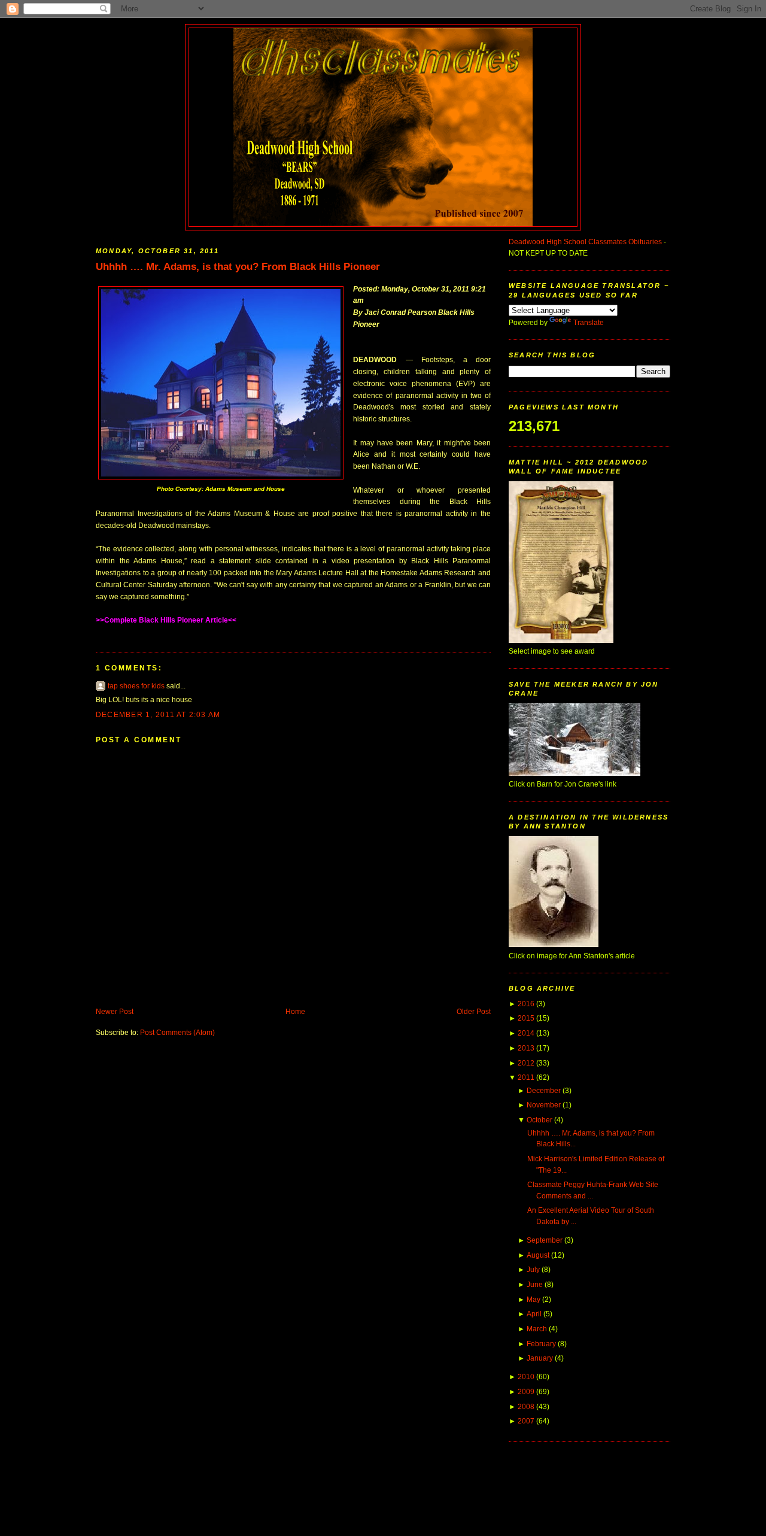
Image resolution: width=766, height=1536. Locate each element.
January (540, 1358)
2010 (526, 1377)
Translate (588, 322)
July (533, 1269)
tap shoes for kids (136, 686)
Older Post (474, 1011)
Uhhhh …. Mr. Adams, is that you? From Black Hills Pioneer (238, 266)
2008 (526, 1407)
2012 (526, 1063)
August (538, 1255)
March (537, 1329)
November (544, 1105)
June (535, 1284)
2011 (526, 1077)
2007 (526, 1421)
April (534, 1314)
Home (295, 1011)
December (544, 1090)
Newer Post (114, 1011)
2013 (526, 1048)
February (541, 1344)
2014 (526, 1033)
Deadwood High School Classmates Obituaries (585, 242)
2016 (526, 1004)
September (545, 1240)
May (533, 1299)
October (539, 1120)
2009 (526, 1392)
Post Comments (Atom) (177, 1032)
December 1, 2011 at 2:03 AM (158, 715)
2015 (526, 1018)
